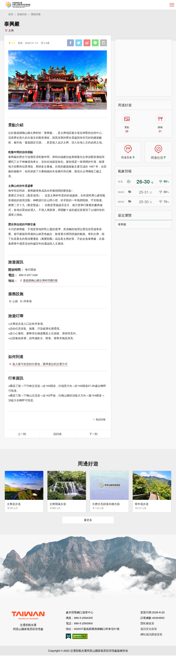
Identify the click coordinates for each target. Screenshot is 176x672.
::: (6, 14)
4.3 (13, 43)
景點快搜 (36, 14)
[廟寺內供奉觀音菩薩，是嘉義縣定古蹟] (57, 80)
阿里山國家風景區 (23, 4)
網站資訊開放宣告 (151, 634)
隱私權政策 (147, 623)
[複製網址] (103, 42)
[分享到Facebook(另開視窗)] (70, 42)
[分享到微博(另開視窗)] (87, 42)
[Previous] (14, 80)
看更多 (88, 520)
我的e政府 (68, 636)
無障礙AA (79, 636)
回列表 (57, 434)
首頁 (10, 14)
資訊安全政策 (148, 629)
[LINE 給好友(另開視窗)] (95, 42)
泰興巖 (122, 224)
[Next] (101, 80)
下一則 (93, 434)
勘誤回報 (101, 419)
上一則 (22, 434)
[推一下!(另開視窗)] (78, 42)
